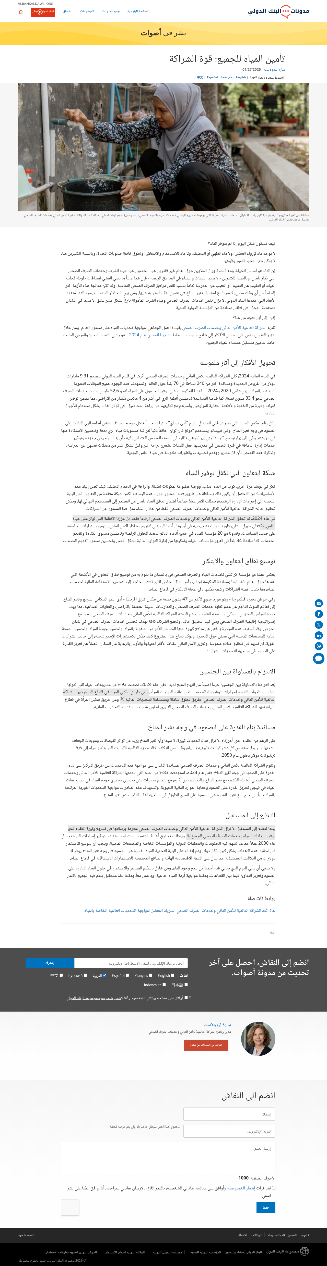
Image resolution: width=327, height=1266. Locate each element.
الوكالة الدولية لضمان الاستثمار (125, 1252)
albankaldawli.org (35, 3)
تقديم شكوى (25, 1235)
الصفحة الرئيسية (138, 11)
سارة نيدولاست (274, 70)
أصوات (151, 33)
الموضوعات (87, 11)
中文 (200, 78)
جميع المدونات (111, 11)
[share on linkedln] (319, 635)
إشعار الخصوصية (241, 1188)
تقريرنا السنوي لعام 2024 (150, 335)
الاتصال (68, 11)
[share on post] (319, 625)
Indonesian (152, 985)
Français (226, 78)
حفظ (266, 1207)
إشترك (49, 963)
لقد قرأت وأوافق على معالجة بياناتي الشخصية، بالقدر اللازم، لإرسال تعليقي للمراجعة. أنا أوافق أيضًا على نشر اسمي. (169, 1192)
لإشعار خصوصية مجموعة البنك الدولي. (94, 998)
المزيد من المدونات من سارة (206, 1045)
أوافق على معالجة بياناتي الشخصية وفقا (124, 998)
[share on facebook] (319, 614)
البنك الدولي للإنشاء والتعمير (243, 1252)
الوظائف (256, 1235)
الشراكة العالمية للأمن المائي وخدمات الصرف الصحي (224, 328)
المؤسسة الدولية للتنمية (206, 1252)
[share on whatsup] (319, 646)
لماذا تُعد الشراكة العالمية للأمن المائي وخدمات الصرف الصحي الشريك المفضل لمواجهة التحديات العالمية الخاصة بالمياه (179, 911)
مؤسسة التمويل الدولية (167, 1252)
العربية (253, 78)
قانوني (305, 1235)
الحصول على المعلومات (281, 1235)
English (241, 78)
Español (212, 78)
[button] (20, 12)
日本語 (177, 985)
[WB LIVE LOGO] (43, 13)
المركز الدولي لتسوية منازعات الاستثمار (71, 1252)
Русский (75, 976)
